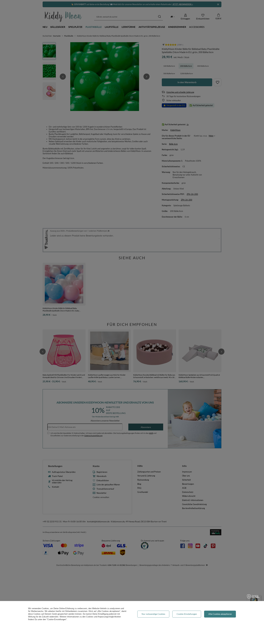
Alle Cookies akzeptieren (220, 614)
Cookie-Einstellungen (187, 614)
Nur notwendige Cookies (153, 614)
